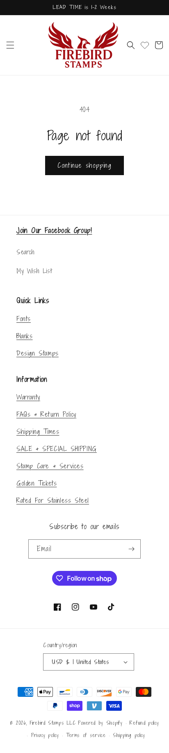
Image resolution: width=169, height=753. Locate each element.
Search (25, 252)
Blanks (24, 335)
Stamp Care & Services (50, 465)
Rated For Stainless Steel (52, 500)
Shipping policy (129, 735)
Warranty (28, 397)
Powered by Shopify (100, 723)
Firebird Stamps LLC (52, 723)
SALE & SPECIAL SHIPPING (56, 448)
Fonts (23, 318)
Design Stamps (37, 353)
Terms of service (85, 735)
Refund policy (144, 723)
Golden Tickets (36, 483)
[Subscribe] (131, 549)
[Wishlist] (145, 45)
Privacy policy (45, 735)
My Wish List (34, 271)
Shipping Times (37, 431)
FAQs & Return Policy (46, 414)
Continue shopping (84, 165)
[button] (10, 45)
